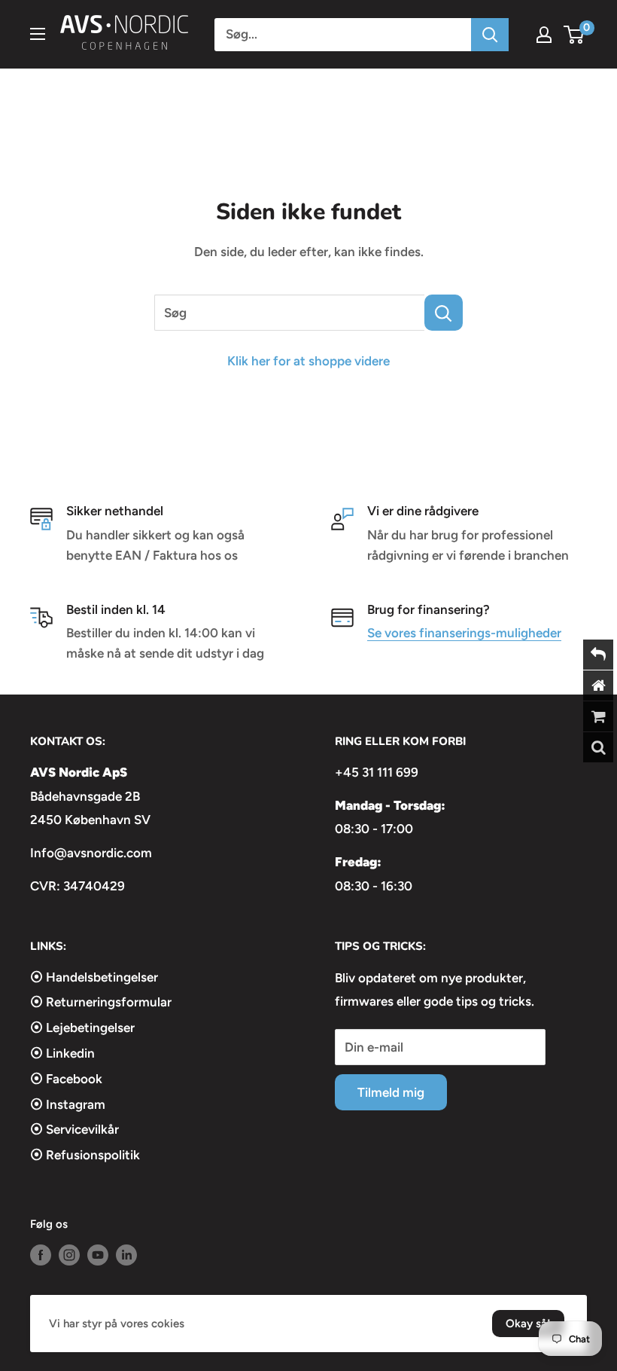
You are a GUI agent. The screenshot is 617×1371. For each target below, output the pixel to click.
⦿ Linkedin (62, 1053)
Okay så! (528, 1323)
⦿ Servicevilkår (74, 1129)
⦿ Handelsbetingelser (94, 977)
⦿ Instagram (67, 1104)
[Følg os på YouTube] (97, 1255)
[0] (574, 35)
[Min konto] (544, 34)
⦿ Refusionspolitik (85, 1154)
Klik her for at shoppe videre (308, 360)
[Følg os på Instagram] (69, 1255)
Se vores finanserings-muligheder (464, 632)
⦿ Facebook (66, 1078)
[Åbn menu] (37, 34)
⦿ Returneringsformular (101, 1001)
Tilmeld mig (390, 1092)
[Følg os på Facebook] (40, 1255)
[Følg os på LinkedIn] (126, 1255)
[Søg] (490, 34)
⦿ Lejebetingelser (82, 1027)
